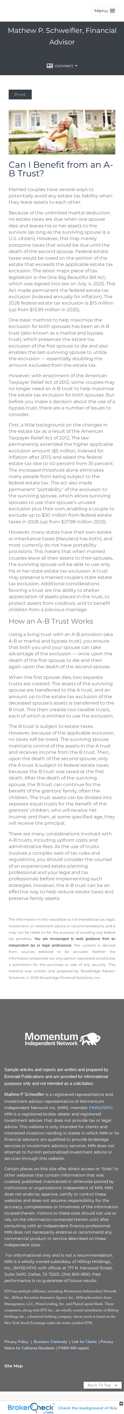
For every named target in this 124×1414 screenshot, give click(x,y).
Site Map (13, 1365)
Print (20, 94)
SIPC (108, 1107)
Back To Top (100, 1385)
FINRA (95, 1107)
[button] (104, 11)
